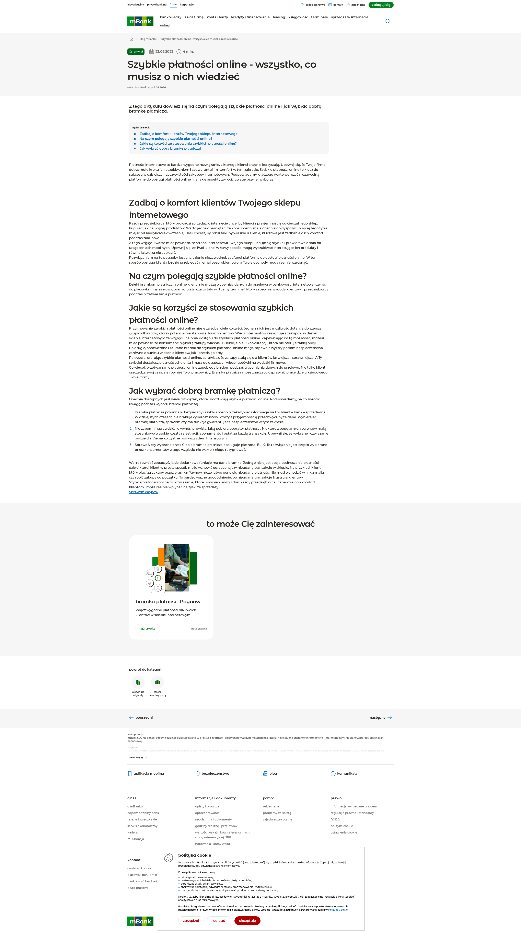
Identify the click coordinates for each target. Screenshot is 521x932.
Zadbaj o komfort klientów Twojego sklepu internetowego (189, 134)
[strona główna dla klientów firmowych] (140, 21)
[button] (194, 17)
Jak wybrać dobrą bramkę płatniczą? (170, 148)
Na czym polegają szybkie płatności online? (176, 139)
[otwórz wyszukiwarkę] (388, 21)
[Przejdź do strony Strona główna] (131, 39)
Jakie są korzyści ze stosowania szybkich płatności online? (188, 144)
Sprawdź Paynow (143, 492)
